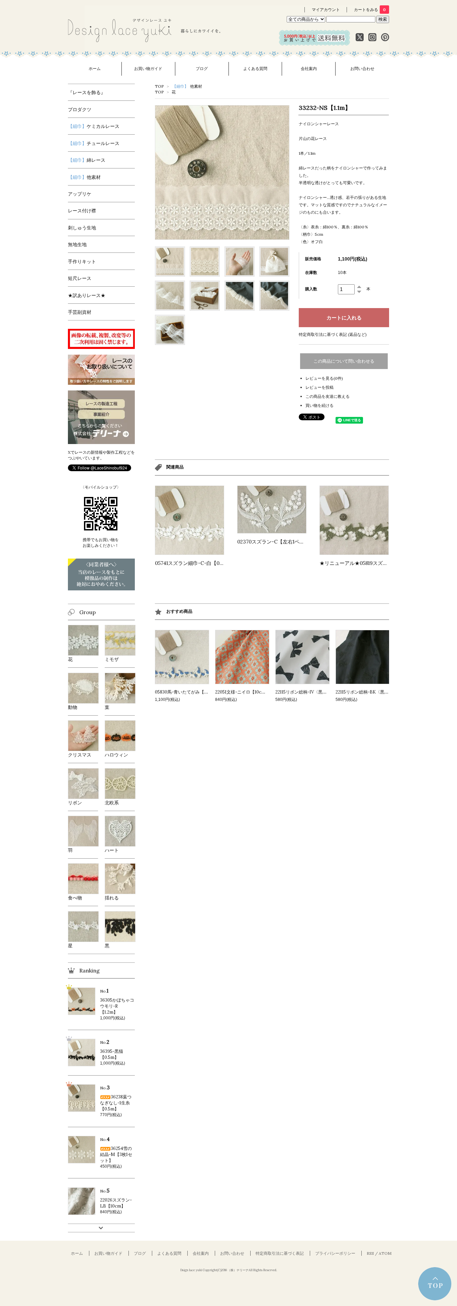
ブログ (202, 68)
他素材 (187, 86)
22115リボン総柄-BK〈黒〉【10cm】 (372, 692)
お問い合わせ (362, 68)
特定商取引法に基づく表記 (280, 1253)
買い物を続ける (319, 405)
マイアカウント (326, 9)
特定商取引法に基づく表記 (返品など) (333, 334)
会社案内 (309, 68)
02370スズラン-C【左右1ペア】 (273, 541)
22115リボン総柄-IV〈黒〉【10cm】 (310, 692)
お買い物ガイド (148, 68)
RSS (370, 1253)
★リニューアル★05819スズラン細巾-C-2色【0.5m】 (380, 563)
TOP (159, 86)
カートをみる (370, 9)
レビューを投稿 (319, 387)
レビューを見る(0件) (324, 378)
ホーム (95, 68)
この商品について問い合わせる (343, 361)
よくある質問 (255, 68)
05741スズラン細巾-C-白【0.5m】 (194, 563)
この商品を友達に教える (327, 396)
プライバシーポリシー (335, 1253)
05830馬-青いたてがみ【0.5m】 (186, 692)
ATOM (385, 1253)
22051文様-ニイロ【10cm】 (242, 692)
